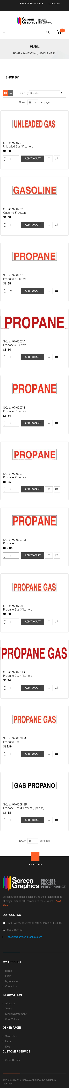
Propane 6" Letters (14, 411)
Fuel (53, 53)
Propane (8, 543)
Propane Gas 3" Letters (17, 609)
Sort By (25, 93)
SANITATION (29, 53)
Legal (8, 1041)
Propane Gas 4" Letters (17, 675)
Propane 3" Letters (14, 279)
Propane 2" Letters (14, 477)
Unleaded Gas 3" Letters (18, 146)
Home (16, 53)
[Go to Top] (35, 856)
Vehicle (43, 53)
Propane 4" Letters (14, 345)
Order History (12, 1060)
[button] (49, 159)
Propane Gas (11, 742)
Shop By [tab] (12, 77)
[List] (10, 93)
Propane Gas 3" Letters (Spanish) (23, 808)
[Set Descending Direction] (61, 93)
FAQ (7, 1046)
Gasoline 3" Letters (15, 212)
